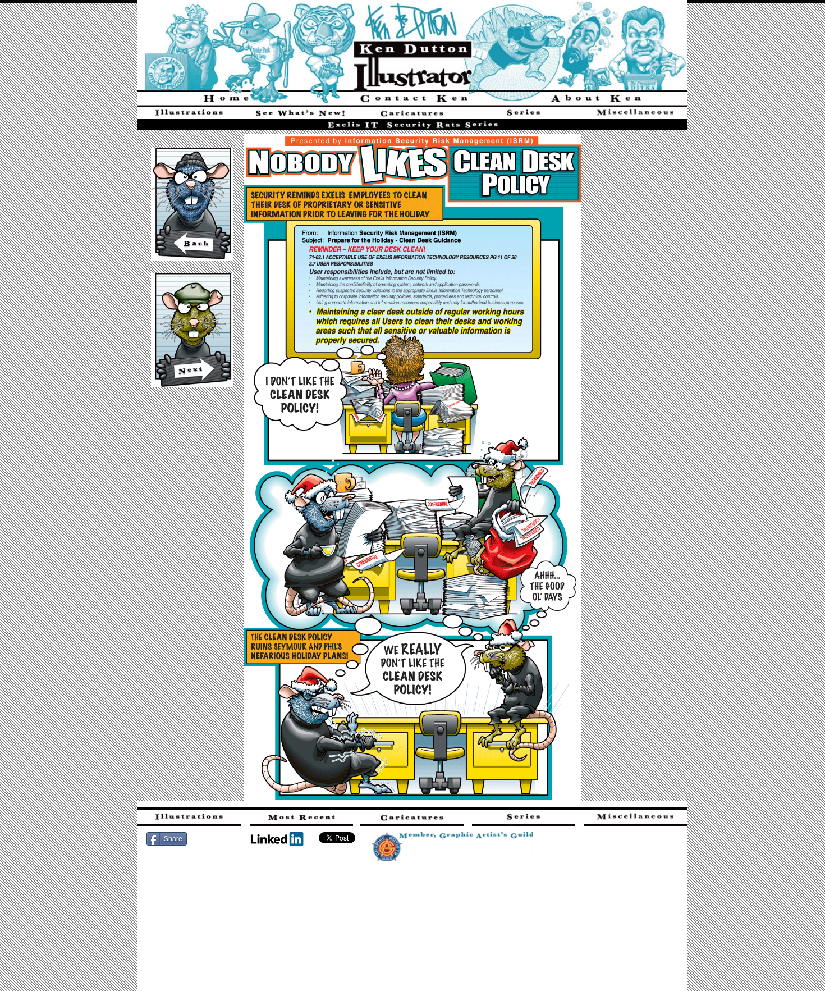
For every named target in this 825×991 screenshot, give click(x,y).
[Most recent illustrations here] (301, 818)
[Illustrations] (189, 114)
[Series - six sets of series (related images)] (523, 114)
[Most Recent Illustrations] (300, 114)
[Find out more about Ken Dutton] (596, 98)
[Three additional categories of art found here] (636, 114)
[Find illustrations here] (189, 818)
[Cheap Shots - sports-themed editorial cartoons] (412, 114)
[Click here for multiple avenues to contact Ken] (412, 98)
